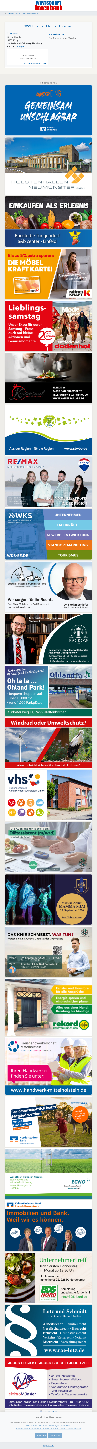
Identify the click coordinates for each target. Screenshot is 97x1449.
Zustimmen (55, 1435)
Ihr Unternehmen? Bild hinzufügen (35, 63)
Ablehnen (41, 1435)
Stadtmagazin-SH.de (13, 13)
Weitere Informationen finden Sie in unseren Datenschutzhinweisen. (48, 1428)
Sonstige (19, 46)
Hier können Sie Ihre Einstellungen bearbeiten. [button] (48, 1425)
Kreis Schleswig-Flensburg (31, 13)
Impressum (48, 1445)
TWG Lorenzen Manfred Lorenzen (49, 26)
